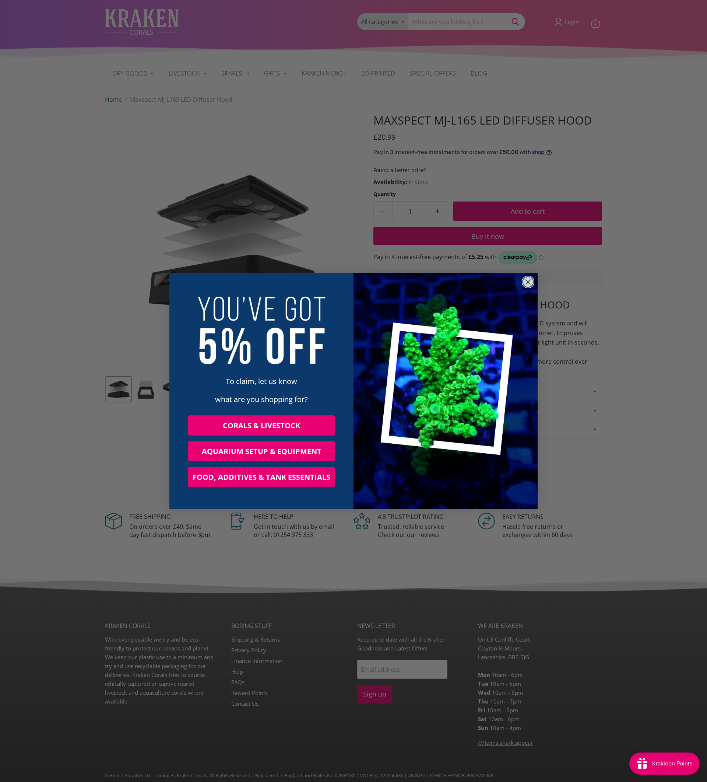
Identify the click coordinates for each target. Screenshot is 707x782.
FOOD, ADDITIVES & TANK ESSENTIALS (261, 477)
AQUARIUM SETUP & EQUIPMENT (261, 451)
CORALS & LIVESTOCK (261, 425)
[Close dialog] (528, 281)
